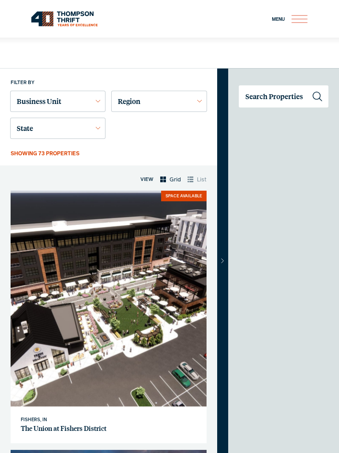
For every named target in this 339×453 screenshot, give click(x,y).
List (202, 180)
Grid (175, 180)
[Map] (283, 261)
